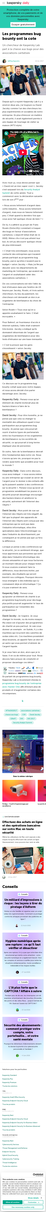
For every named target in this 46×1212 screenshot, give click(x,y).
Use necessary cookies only (23, 1207)
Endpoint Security (8, 1152)
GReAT (13, 719)
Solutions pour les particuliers (14, 1069)
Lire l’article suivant (12, 817)
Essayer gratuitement (23, 24)
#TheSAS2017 (11, 711)
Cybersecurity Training (10, 1159)
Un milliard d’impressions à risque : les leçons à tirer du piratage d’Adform (23, 903)
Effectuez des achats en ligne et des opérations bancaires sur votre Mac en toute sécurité (22, 827)
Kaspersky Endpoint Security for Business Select (19, 1122)
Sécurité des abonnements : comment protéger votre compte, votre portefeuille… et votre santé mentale (23, 1032)
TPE (4, 1091)
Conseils (24, 894)
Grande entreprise (9, 1135)
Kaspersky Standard (9, 1075)
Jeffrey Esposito (14, 61)
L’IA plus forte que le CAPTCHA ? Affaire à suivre (23, 989)
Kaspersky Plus (7, 1079)
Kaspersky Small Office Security (13, 1097)
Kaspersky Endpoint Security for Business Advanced (21, 1126)
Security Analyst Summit (22, 723)
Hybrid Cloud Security (10, 1155)
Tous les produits (8, 1104)
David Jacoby (35, 715)
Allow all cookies (12, 1202)
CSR (23, 715)
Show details (33, 1198)
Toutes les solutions (9, 1086)
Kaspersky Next (7, 1115)
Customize (32, 1202)
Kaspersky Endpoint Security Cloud (15, 1101)
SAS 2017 (31, 719)
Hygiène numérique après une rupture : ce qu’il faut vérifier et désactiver (23, 944)
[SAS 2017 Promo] (23, 670)
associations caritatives (30, 711)
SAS (21, 719)
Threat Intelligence (9, 1163)
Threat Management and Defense (14, 1148)
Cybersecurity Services (10, 1144)
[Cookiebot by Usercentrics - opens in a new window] (33, 1174)
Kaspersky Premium (9, 1082)
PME (4, 1110)
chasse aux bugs (11, 715)
